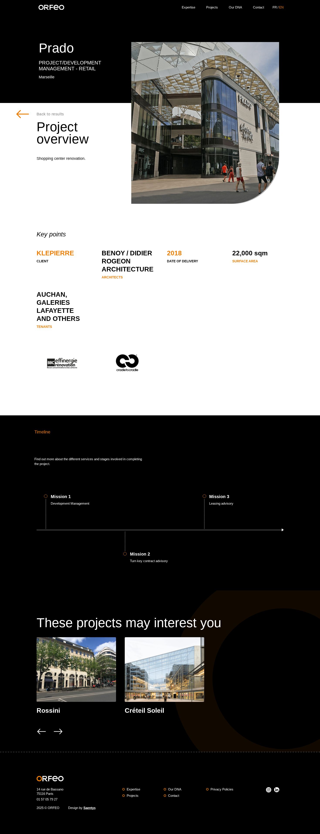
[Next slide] (58, 731)
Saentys (89, 808)
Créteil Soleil (144, 710)
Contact (258, 7)
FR (275, 7)
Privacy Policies (222, 789)
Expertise (188, 7)
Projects (212, 7)
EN (281, 7)
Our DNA (235, 7)
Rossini (48, 710)
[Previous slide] (42, 731)
